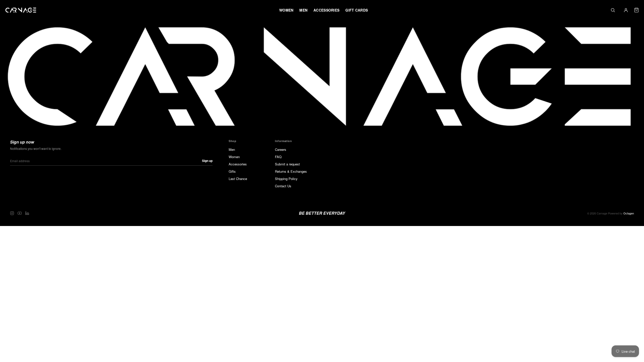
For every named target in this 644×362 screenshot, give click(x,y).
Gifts (232, 171)
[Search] (612, 10)
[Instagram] (12, 213)
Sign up (207, 160)
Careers (280, 149)
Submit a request (287, 164)
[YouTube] (20, 213)
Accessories (238, 164)
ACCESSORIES (326, 10)
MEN (303, 10)
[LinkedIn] (27, 213)
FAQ (278, 156)
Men (232, 149)
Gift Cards (356, 10)
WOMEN (286, 10)
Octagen (628, 213)
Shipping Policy (286, 178)
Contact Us (283, 186)
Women (234, 156)
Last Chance (238, 178)
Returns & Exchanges (291, 171)
